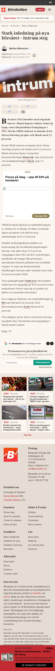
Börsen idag (9, 512)
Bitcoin (7, 565)
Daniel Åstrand (11, 495)
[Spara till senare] (34, 55)
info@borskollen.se (37, 468)
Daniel (7, 596)
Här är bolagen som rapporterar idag (26, 17)
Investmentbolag (35, 516)
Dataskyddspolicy (45, 367)
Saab (27, 306)
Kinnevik (28, 157)
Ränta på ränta (10, 524)
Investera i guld (10, 573)
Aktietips (32, 512)
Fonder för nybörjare (12, 520)
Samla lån (32, 549)
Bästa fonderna (35, 524)
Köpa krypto (9, 561)
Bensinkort (8, 549)
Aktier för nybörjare (12, 516)
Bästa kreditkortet (11, 536)
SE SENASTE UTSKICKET (34, 665)
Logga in (40, 10)
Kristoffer (36, 593)
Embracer (31, 281)
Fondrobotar (33, 520)
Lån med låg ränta (36, 544)
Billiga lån (32, 540)
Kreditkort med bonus (13, 544)
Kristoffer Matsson (12, 499)
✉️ (30, 48)
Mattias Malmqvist (18, 48)
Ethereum (8, 569)
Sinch (30, 161)
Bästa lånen (33, 536)
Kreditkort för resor (12, 540)
